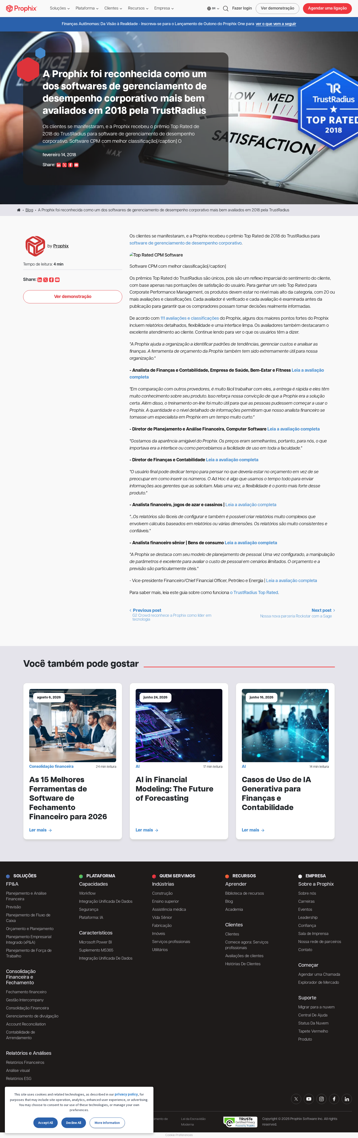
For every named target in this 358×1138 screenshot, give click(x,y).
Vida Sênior (162, 918)
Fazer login (242, 8)
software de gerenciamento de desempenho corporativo (186, 243)
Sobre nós (307, 894)
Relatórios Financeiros (25, 1063)
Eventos (305, 910)
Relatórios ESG (18, 1079)
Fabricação (162, 926)
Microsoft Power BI (95, 942)
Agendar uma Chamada (319, 975)
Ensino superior (165, 902)
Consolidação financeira (51, 767)
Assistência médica (169, 910)
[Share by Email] (76, 165)
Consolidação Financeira (27, 1008)
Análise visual (18, 1071)
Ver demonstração (277, 8)
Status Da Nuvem (313, 1023)
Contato (305, 950)
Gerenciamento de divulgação (32, 1016)
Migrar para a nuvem (316, 1007)
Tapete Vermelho (313, 1032)
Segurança (88, 910)
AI (138, 767)
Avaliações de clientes (244, 956)
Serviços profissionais (171, 942)
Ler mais (38, 830)
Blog (29, 210)
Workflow (87, 894)
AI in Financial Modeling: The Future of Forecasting (174, 789)
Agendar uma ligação (327, 8)
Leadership (308, 918)
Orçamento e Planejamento (30, 929)
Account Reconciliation (26, 1024)
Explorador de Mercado (318, 983)
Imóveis (158, 934)
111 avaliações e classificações (189, 319)
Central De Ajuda (313, 1015)
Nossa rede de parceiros (319, 942)
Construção (162, 894)
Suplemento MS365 (96, 951)
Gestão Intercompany (25, 1000)
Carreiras (306, 902)
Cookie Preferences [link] (179, 1135)
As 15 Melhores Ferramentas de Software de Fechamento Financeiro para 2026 (68, 798)
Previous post (171, 615)
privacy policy (126, 1095)
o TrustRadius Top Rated (254, 593)
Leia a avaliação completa (251, 505)
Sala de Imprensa (313, 934)
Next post (296, 613)
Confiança (307, 926)
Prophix (61, 246)
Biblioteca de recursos (244, 894)
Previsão (13, 907)
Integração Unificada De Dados (105, 902)
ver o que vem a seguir (276, 24)
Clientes (232, 934)
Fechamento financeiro (26, 992)
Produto (305, 1040)
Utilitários (160, 950)
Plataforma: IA (91, 918)
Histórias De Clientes (243, 964)
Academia (234, 910)
